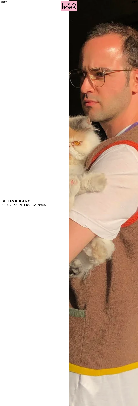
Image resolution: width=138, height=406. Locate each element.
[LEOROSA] (69, 6)
